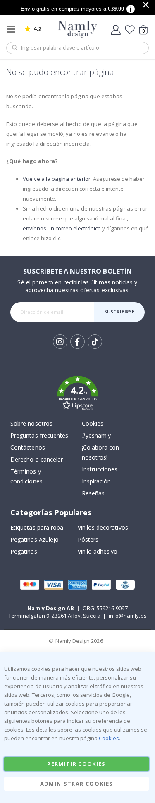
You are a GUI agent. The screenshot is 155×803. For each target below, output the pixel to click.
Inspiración (96, 481)
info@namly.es (128, 615)
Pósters (88, 539)
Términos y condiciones (26, 476)
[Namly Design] (77, 29)
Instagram (60, 341)
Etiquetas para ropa (36, 527)
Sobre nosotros (31, 423)
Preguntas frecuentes (39, 435)
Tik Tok (95, 348)
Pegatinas (23, 551)
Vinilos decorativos (103, 527)
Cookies (92, 423)
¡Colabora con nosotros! (100, 452)
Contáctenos (27, 447)
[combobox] (77, 48)
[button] (77, 394)
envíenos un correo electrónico (62, 228)
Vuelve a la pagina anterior (57, 178)
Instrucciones (100, 469)
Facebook (77, 341)
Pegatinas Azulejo (34, 539)
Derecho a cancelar (36, 459)
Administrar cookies (76, 783)
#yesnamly (96, 435)
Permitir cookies (76, 763)
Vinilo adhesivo (98, 551)
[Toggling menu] (12, 29)
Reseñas (93, 493)
